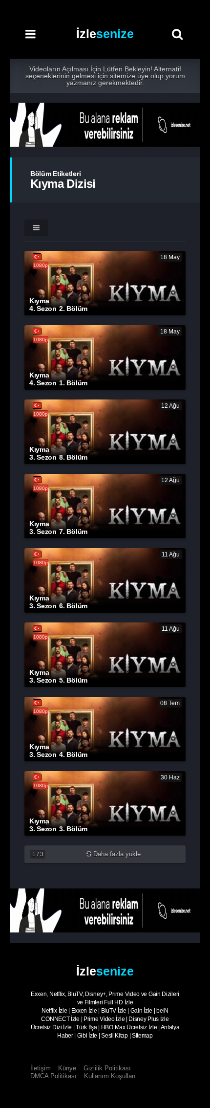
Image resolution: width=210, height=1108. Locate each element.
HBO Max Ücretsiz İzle (129, 1027)
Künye (67, 1068)
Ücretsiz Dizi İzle (51, 1027)
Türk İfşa (86, 1027)
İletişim (40, 1068)
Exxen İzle (84, 1010)
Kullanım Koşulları (110, 1076)
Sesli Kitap (114, 1035)
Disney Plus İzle (148, 1019)
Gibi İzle (87, 1035)
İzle (105, 34)
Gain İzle (141, 1010)
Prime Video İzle (104, 1019)
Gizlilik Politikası (107, 1068)
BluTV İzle (113, 1010)
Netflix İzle (54, 1010)
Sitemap (142, 1035)
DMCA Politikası (53, 1076)
